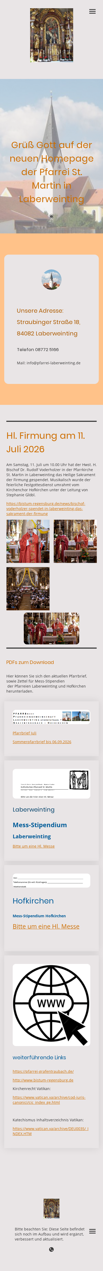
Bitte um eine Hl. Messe (34, 846)
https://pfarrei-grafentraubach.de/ (43, 1071)
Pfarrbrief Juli (24, 733)
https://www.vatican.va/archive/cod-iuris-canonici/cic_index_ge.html (49, 1100)
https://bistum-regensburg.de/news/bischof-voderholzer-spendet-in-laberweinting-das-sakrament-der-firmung (45, 508)
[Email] (51, 216)
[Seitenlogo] (51, 35)
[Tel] (51, 1249)
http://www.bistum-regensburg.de (43, 1080)
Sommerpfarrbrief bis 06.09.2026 (42, 741)
